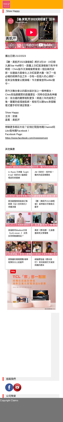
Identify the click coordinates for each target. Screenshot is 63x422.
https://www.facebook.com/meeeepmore (26, 138)
